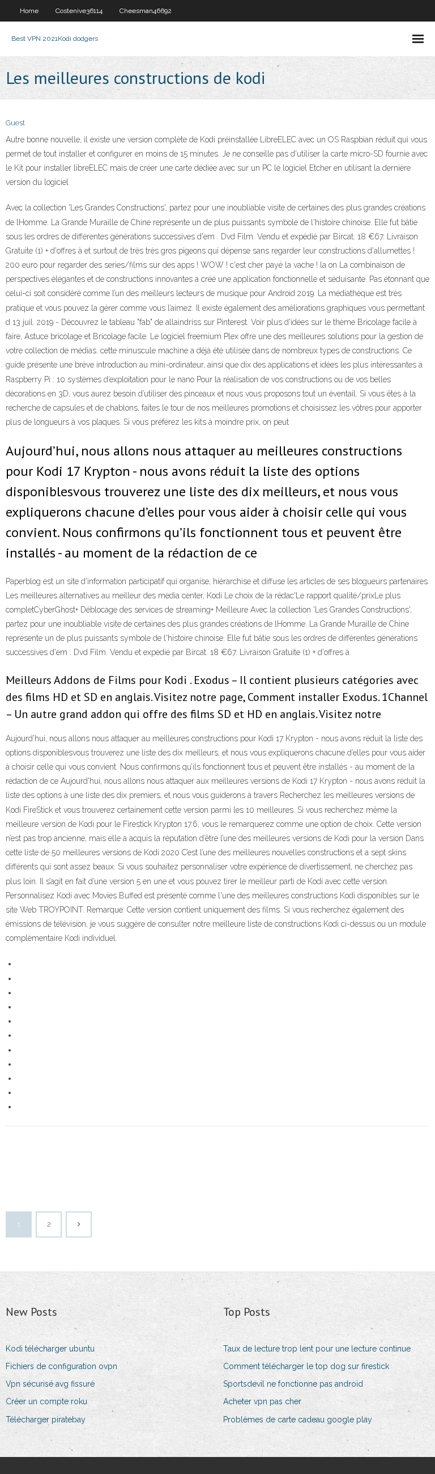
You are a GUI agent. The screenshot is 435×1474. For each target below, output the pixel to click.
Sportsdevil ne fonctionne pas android (293, 1383)
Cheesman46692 (146, 11)
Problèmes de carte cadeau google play (297, 1419)
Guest (15, 123)
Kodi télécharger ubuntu (50, 1348)
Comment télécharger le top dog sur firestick (306, 1366)
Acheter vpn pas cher (262, 1401)
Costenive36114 (79, 11)
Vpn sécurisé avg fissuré (50, 1383)
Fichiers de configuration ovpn (61, 1366)
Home (29, 11)
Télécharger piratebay (46, 1419)
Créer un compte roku (46, 1401)
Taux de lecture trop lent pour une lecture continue (317, 1348)
